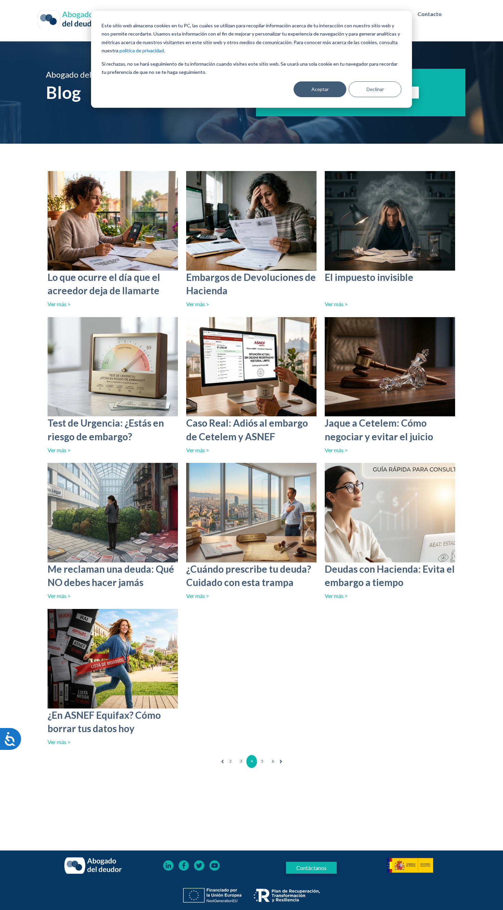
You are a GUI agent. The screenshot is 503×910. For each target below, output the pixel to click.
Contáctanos (311, 867)
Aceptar (320, 89)
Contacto (429, 14)
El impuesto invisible (369, 277)
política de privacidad (141, 50)
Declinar (375, 89)
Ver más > (59, 304)
